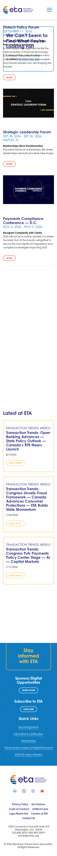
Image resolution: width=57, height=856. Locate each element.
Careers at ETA (39, 813)
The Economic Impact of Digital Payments (28, 747)
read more (15, 463)
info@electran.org (28, 58)
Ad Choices (38, 804)
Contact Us (28, 818)
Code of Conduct (19, 808)
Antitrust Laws (40, 808)
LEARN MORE (28, 690)
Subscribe (28, 709)
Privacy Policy (20, 804)
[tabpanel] (28, 48)
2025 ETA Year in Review (28, 754)
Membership (28, 740)
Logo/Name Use (18, 813)
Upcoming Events (28, 727)
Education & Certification (28, 733)
